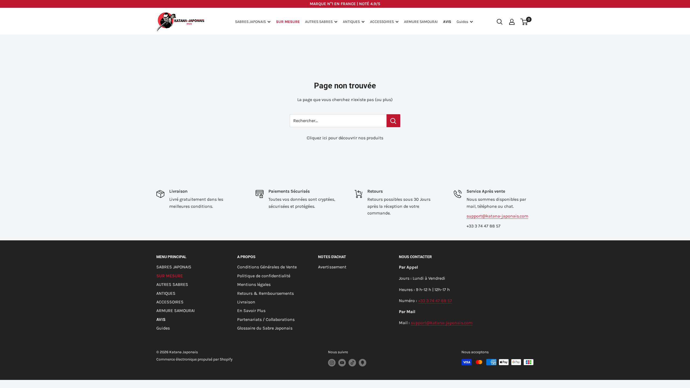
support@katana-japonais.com (497, 216)
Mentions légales (254, 284)
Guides (462, 21)
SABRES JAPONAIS (250, 21)
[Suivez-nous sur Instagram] (332, 362)
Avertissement (332, 266)
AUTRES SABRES (319, 21)
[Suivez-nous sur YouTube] (342, 362)
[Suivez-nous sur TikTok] (352, 362)
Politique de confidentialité (263, 275)
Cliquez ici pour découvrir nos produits (345, 137)
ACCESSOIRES (382, 21)
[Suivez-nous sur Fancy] (362, 362)
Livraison (246, 301)
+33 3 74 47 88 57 (435, 300)
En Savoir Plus (251, 310)
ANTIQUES (351, 21)
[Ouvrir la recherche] (500, 22)
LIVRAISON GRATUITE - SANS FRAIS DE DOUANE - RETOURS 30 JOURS (345, 4)
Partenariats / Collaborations (266, 319)
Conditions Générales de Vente (267, 266)
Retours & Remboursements (265, 293)
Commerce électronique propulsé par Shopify (194, 359)
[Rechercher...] (393, 120)
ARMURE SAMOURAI (421, 21)
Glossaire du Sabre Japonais (264, 328)
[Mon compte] (512, 22)
